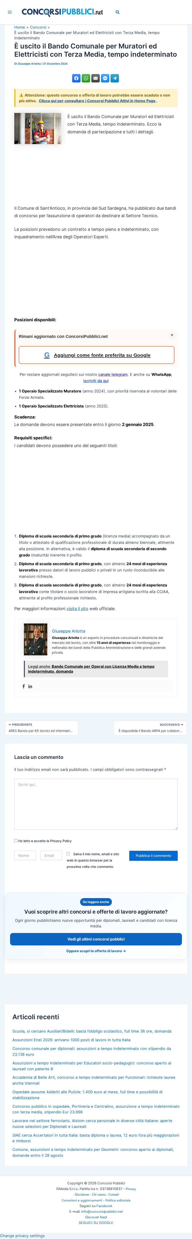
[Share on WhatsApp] (86, 78)
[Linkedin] (30, 686)
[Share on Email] (95, 78)
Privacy (131, 1189)
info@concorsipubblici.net (102, 1211)
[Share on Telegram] (115, 78)
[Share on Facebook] (76, 78)
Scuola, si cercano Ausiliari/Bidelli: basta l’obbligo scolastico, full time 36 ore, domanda (91, 1031)
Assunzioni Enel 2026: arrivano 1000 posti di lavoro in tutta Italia (71, 1039)
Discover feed (96, 1217)
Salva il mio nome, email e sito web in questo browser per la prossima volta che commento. (93, 860)
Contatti (113, 1194)
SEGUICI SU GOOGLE (96, 1223)
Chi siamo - (100, 1194)
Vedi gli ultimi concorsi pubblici (96, 939)
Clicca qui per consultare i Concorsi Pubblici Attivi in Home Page (97, 100)
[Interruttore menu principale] (10, 12)
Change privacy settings (22, 1235)
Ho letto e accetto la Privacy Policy (44, 841)
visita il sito (77, 608)
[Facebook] (24, 686)
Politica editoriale (118, 1200)
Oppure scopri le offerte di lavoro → (96, 951)
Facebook (104, 1206)
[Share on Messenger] (105, 78)
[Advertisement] (96, 173)
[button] (118, 12)
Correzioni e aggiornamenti (82, 1200)
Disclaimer (82, 1194)
